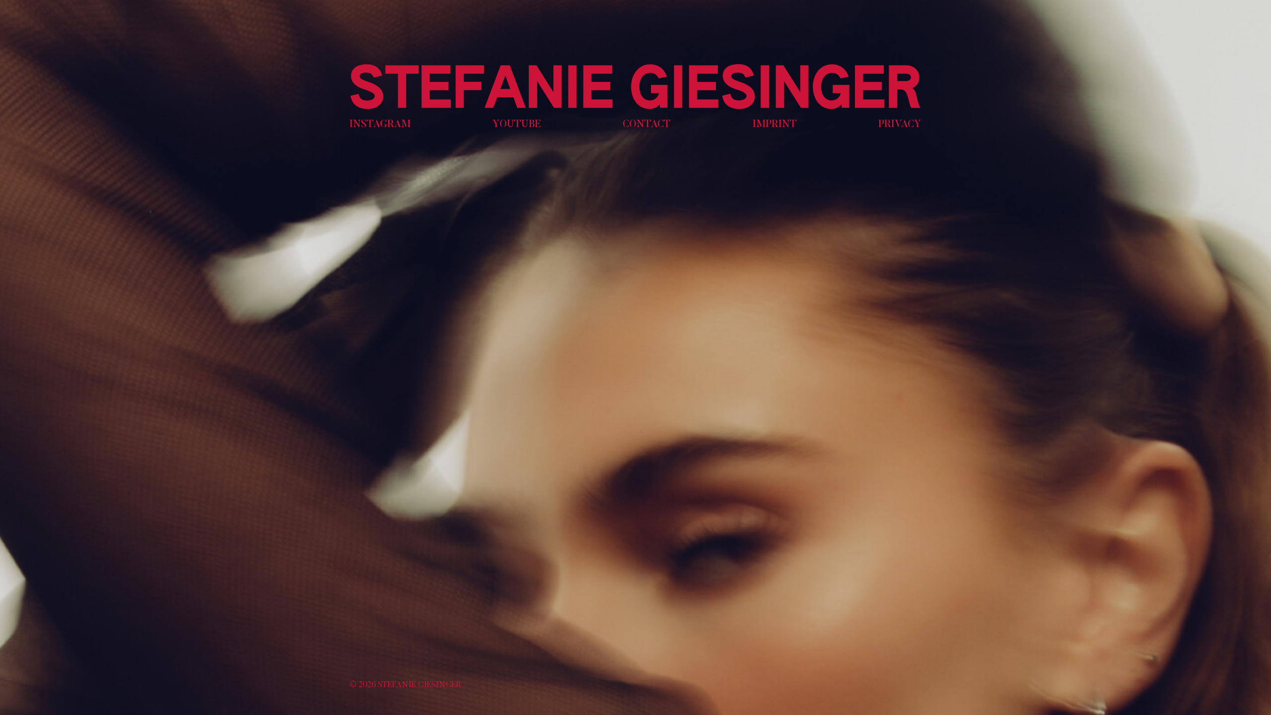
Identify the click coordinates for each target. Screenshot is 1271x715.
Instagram (380, 125)
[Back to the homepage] (635, 87)
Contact (647, 125)
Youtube (517, 125)
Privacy (899, 125)
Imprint (775, 125)
